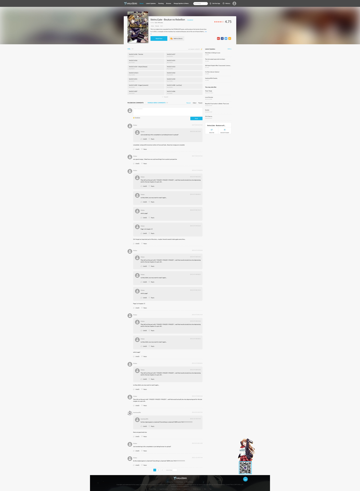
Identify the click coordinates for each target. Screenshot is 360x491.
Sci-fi (161, 25)
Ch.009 (207, 54)
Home (141, 3)
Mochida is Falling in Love (212, 53)
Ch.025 (207, 80)
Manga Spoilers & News (181, 3)
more (229, 49)
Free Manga (179, 482)
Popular (200, 102)
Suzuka (207, 110)
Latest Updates (151, 3)
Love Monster (209, 97)
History (227, 3)
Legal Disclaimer (163, 489)
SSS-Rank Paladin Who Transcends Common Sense (218, 65)
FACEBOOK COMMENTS (136, 102)
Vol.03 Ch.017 (208, 118)
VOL (131, 48)
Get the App (216, 3)
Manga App (170, 482)
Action (152, 25)
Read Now (159, 38)
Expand (166, 97)
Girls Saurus (208, 116)
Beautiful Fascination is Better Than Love (217, 103)
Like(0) (145, 139)
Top (210, 489)
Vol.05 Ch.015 (208, 105)
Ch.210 (207, 67)
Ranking (161, 3)
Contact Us (187, 489)
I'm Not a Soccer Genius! (212, 72)
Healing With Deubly (211, 78)
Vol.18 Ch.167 (208, 112)
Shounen (157, 25)
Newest (188, 102)
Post (196, 118)
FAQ (205, 489)
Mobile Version (197, 489)
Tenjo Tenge (208, 91)
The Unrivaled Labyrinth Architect (215, 59)
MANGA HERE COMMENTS (158, 102)
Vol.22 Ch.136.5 (209, 93)
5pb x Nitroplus (159, 22)
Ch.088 (207, 74)
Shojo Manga (189, 482)
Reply (152, 139)
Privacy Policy (152, 489)
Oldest (194, 102)
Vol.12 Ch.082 (208, 99)
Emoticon (137, 118)
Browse (168, 3)
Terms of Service (175, 489)
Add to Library (178, 38)
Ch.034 (207, 61)
